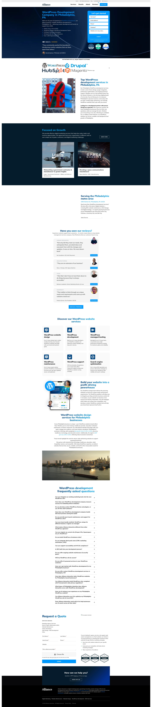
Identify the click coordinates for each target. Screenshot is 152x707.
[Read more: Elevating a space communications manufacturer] (94, 176)
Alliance (45, 5)
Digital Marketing (46, 698)
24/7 (84, 1)
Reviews (95, 4)
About (88, 4)
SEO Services (88, 698)
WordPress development (68, 20)
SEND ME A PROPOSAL (76, 307)
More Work (104, 136)
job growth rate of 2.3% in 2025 (83, 431)
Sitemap (74, 703)
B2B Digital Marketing (84, 690)
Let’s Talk (103, 4)
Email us (76, 675)
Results (81, 4)
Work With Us (76, 679)
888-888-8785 (100, 41)
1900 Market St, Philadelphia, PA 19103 (93, 201)
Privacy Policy (68, 703)
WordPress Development (75, 691)
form (86, 675)
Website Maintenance (56, 698)
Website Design (67, 698)
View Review (94, 255)
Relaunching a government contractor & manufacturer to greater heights (58, 171)
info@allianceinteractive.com (101, 39)
